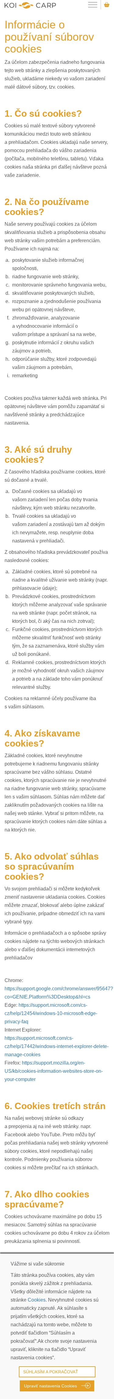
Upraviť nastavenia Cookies (50, 1385)
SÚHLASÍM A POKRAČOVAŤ (50, 1371)
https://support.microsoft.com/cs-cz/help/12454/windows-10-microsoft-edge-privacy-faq (51, 1013)
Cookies (37, 1299)
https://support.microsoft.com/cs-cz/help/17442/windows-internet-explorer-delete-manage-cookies (57, 1046)
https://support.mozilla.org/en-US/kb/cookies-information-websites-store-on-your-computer (54, 1071)
